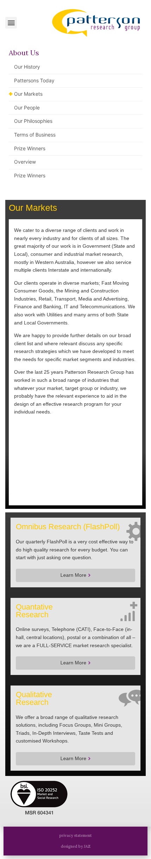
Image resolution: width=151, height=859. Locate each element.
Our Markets (28, 94)
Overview (25, 162)
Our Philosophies (33, 121)
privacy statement (75, 835)
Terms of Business (34, 135)
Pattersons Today (34, 80)
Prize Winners (29, 148)
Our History (27, 67)
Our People (27, 107)
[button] (11, 23)
